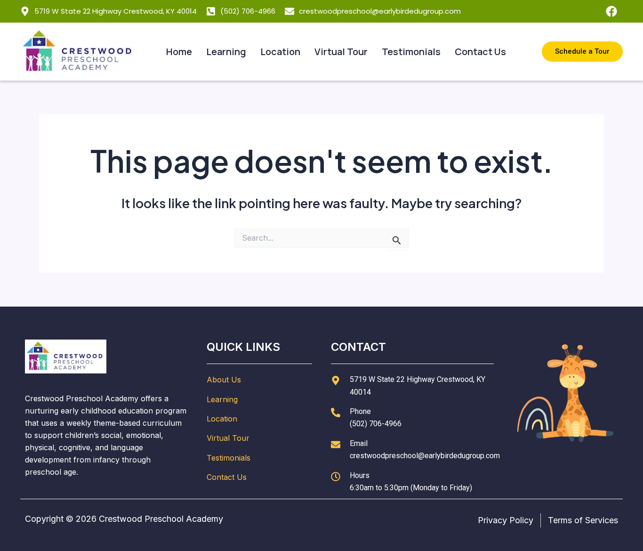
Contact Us (480, 51)
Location (280, 51)
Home (179, 51)
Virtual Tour (341, 51)
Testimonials (411, 51)
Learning (226, 51)
